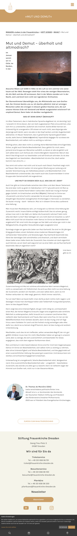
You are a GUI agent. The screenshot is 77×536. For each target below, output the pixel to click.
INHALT (57, 32)
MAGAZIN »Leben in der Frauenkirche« (22, 32)
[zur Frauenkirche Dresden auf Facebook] (39, 508)
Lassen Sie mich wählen (8, 527)
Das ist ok (71, 527)
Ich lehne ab (63, 527)
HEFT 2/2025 (46, 32)
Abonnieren (38, 499)
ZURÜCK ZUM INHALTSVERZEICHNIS (38, 421)
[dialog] (38, 522)
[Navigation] (72, 4)
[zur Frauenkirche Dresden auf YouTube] (26, 508)
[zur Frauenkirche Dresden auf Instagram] (52, 508)
